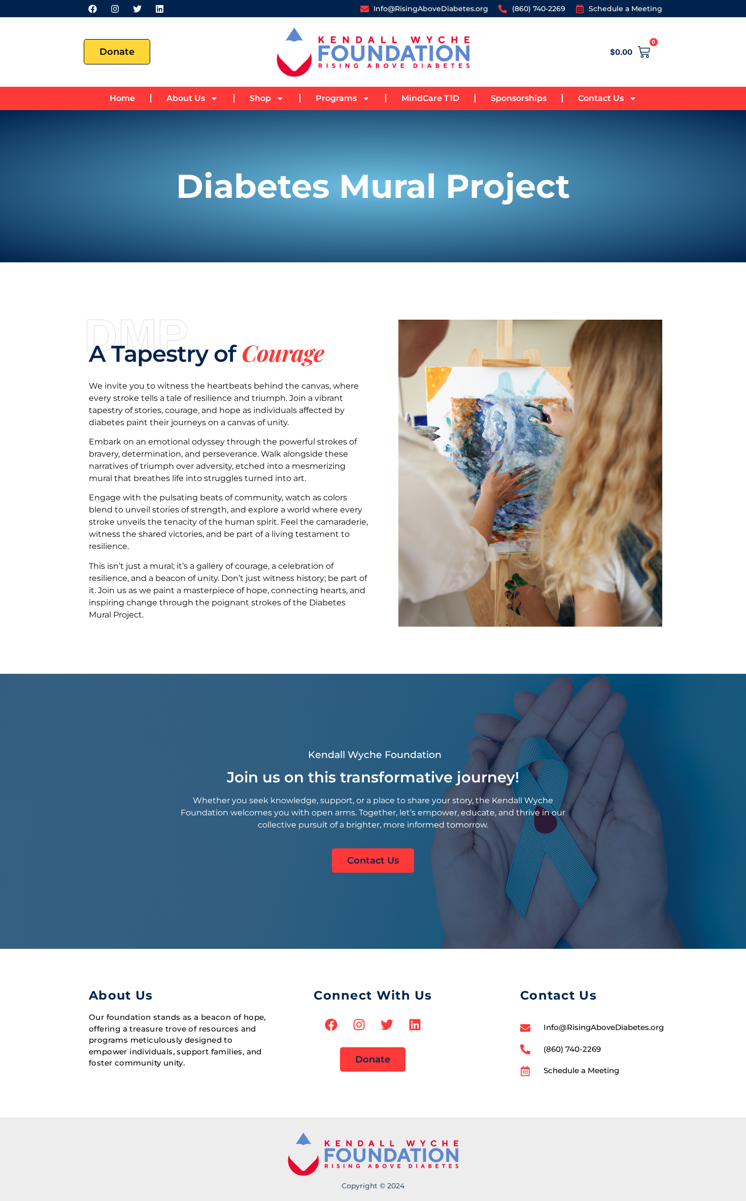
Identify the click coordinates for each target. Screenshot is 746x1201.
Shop (260, 98)
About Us (185, 98)
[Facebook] (92, 8)
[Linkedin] (159, 8)
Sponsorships (519, 98)
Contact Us (601, 98)
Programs (336, 98)
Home (122, 98)
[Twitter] (137, 8)
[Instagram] (114, 8)
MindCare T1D (430, 98)
